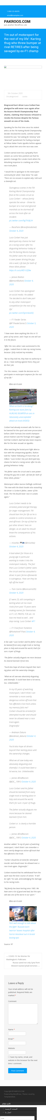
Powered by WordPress (13, 1094)
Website (11, 1048)
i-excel (30, 1094)
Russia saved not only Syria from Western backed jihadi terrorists (25, 964)
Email (11, 1039)
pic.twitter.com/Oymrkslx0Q (21, 313)
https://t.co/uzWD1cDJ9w (20, 270)
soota (24, 96)
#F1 (33, 621)
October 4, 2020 (16, 230)
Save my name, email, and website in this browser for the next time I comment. (22, 1060)
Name (11, 1029)
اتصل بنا (8, 1112)
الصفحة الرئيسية (11, 1109)
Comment (12, 1001)
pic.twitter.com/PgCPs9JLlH (21, 220)
